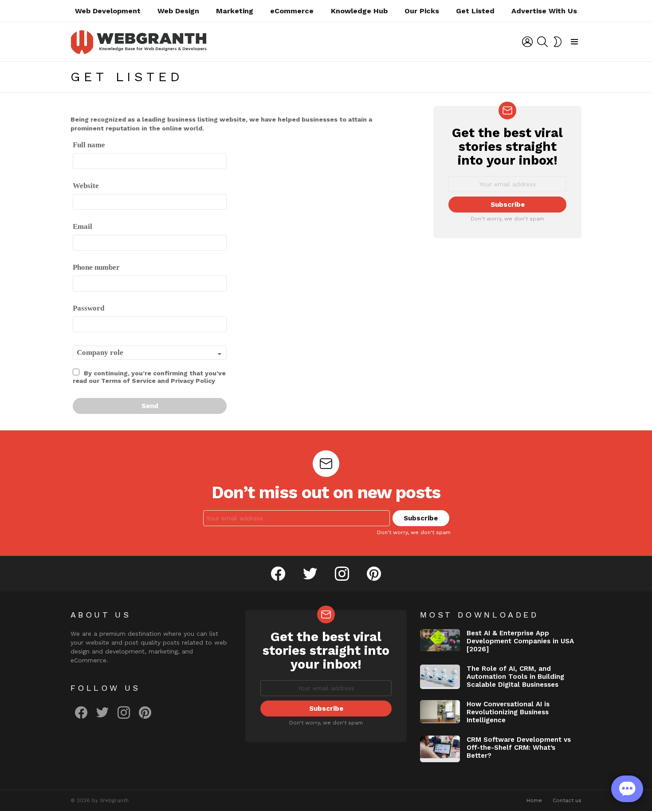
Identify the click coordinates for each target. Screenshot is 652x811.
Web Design (178, 11)
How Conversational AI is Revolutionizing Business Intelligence (508, 712)
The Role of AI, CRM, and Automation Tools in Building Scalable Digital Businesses (515, 677)
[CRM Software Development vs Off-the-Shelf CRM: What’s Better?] (440, 749)
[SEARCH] (542, 42)
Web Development (108, 11)
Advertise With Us (544, 11)
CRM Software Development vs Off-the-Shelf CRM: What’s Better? (519, 748)
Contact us (567, 800)
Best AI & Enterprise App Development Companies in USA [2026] (520, 641)
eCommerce (292, 11)
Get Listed (475, 11)
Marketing (234, 11)
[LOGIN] (527, 42)
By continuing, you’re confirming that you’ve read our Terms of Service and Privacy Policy (149, 377)
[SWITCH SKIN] (557, 42)
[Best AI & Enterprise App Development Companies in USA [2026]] (440, 640)
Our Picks (422, 11)
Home (534, 800)
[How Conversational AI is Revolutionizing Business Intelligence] (440, 711)
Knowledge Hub (359, 11)
